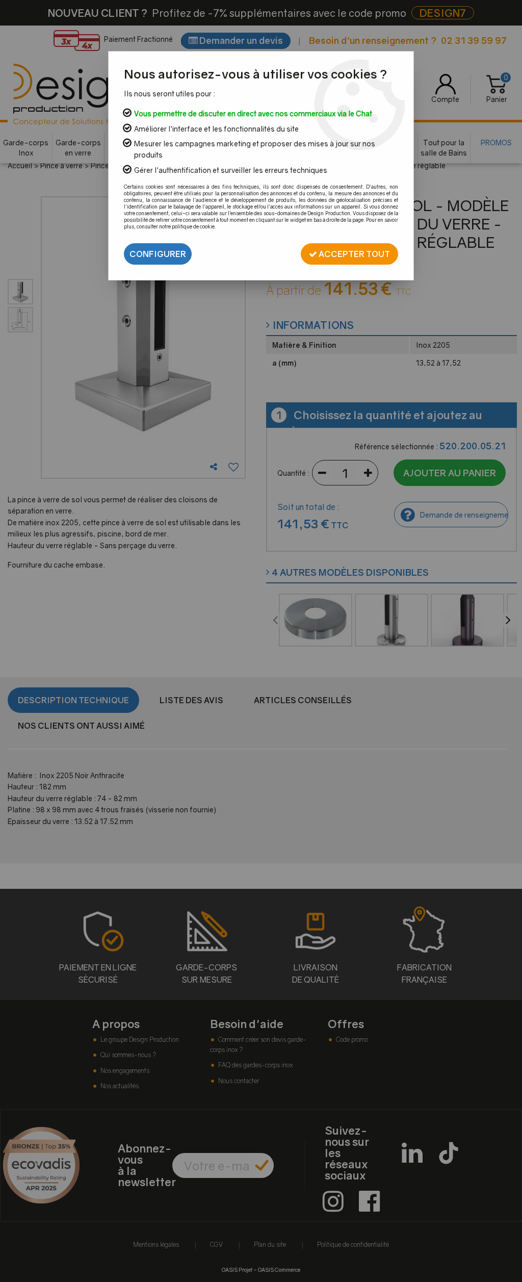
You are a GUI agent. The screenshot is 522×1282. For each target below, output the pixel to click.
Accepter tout (353, 254)
